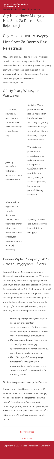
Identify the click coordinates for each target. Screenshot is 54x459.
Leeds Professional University (21, 9)
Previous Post (27, 432)
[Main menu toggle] (47, 6)
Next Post (27, 439)
